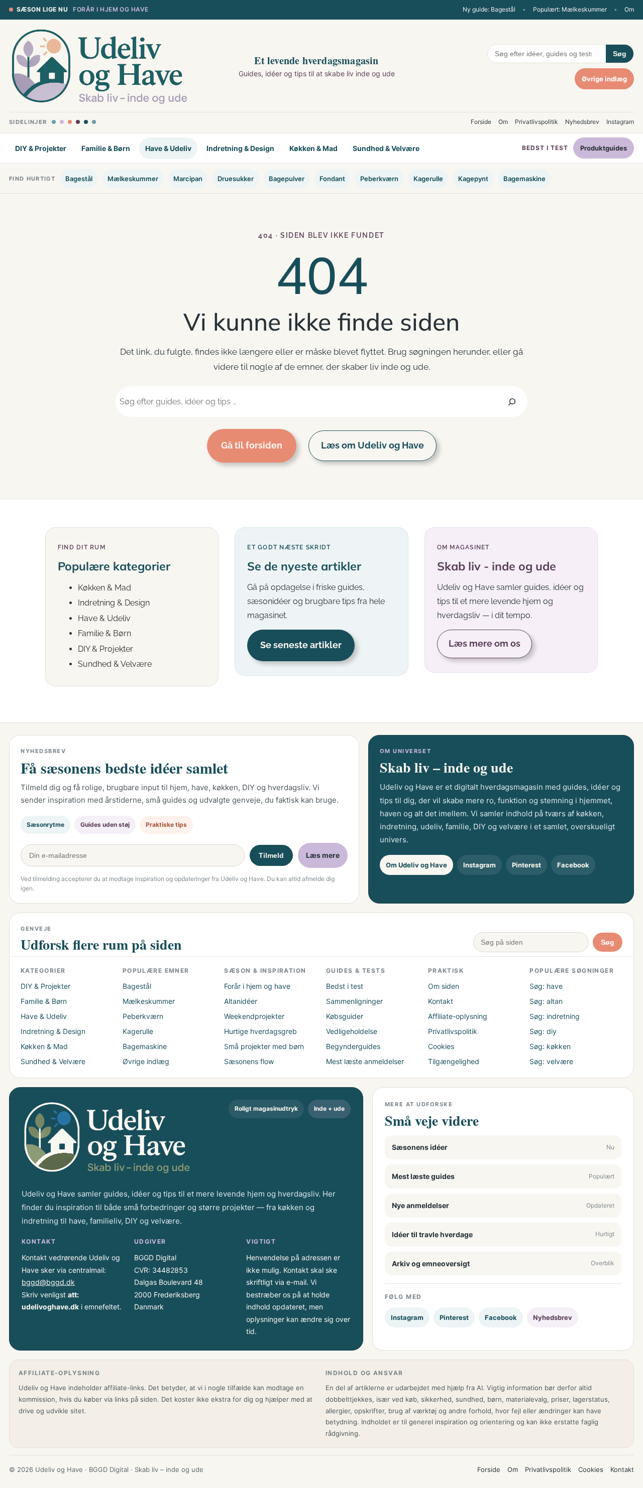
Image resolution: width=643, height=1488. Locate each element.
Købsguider (344, 1016)
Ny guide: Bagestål (489, 9)
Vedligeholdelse (351, 1031)
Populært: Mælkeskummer (570, 9)
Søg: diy (543, 1031)
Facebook (573, 865)
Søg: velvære (551, 1061)
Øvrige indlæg (604, 79)
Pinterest (526, 865)
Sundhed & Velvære (386, 148)
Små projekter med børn (264, 1046)
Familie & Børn (105, 148)
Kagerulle (428, 179)
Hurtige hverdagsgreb (260, 1031)
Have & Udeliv (168, 148)
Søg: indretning (554, 1016)
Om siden (443, 986)
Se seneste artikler (301, 645)
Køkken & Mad (313, 148)
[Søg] (512, 401)
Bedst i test (545, 148)
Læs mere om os (484, 643)
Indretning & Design (240, 148)
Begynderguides (353, 1046)
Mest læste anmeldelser (365, 1061)
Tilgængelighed (453, 1061)
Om (629, 9)
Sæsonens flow (249, 1061)
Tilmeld (271, 855)
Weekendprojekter (254, 1016)
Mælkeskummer (133, 179)
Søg (619, 54)
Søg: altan (546, 1001)
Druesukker (236, 179)
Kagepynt (473, 179)
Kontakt (440, 1001)
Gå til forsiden (251, 445)
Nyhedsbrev (582, 121)
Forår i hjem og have (111, 9)
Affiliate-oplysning (457, 1016)
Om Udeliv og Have (416, 865)
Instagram (620, 121)
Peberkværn (379, 179)
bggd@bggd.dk (48, 1282)
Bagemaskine (524, 179)
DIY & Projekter (40, 148)
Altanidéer (240, 1001)
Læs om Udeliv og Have (372, 445)
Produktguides (603, 148)
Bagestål (78, 179)
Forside (481, 121)
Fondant (332, 179)
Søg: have (546, 986)
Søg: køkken (550, 1046)
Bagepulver (286, 179)
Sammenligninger (354, 1001)
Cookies (441, 1046)
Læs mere (323, 855)
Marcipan (187, 179)
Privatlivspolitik (536, 121)
